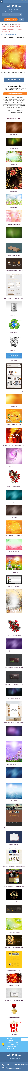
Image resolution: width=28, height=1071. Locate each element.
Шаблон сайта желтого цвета (14, 970)
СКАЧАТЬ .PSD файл (14, 80)
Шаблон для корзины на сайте (14, 586)
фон (17, 99)
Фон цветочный (14, 164)
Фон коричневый (14, 134)
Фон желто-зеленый (14, 148)
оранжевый (12, 99)
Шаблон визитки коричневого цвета (14, 667)
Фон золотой (14, 406)
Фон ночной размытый (14, 698)
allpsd (7, 112)
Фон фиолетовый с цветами (14, 764)
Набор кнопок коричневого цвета (14, 915)
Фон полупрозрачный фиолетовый (14, 466)
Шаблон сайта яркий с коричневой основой (14, 886)
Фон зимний (14, 615)
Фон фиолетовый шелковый (14, 651)
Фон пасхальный (14, 572)
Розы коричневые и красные (14, 486)
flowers (9, 101)
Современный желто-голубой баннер (14, 722)
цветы (13, 97)
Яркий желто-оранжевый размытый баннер (14, 445)
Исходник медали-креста (14, 1017)
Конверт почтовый (14, 844)
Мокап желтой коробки (14, 255)
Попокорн (14, 1034)
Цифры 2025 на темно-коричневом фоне (14, 947)
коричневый (19, 97)
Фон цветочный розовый (14, 224)
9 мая (19, 29)
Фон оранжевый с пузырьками (14, 535)
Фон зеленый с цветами (14, 932)
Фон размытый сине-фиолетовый (14, 738)
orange (22, 101)
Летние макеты (5, 31)
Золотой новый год (14, 985)
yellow (18, 101)
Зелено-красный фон (14, 551)
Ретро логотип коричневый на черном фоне (14, 902)
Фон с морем (14, 800)
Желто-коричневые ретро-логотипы (14, 270)
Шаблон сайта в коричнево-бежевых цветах (14, 866)
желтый (6, 99)
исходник (21, 99)
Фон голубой (14, 780)
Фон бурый (14, 517)
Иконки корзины (14, 360)
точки (9, 97)
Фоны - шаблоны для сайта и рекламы (12, 34)
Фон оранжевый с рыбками (14, 424)
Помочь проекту (11, 19)
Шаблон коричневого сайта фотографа (14, 828)
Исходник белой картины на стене (14, 1000)
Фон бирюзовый (14, 502)
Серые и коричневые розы (14, 635)
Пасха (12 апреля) (12, 29)
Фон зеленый (14, 240)
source (13, 102)
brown (14, 101)
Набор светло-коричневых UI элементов (14, 298)
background (7, 102)
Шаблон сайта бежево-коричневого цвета (14, 391)
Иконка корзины (14, 315)
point (5, 101)
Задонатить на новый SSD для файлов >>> (15, 94)
